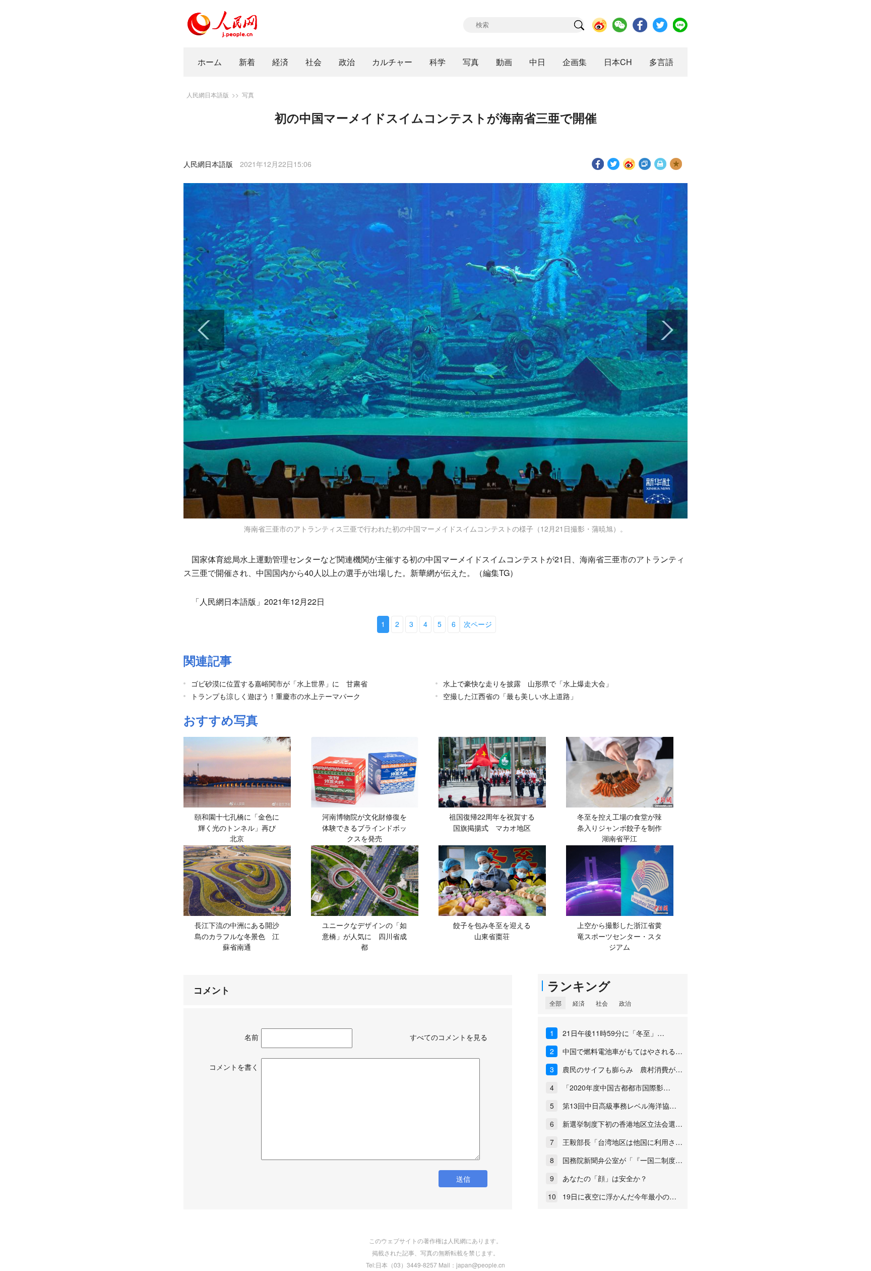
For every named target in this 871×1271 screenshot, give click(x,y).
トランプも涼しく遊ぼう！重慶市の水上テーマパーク (275, 696)
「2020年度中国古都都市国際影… (616, 1087)
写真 (471, 62)
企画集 (575, 62)
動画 (504, 62)
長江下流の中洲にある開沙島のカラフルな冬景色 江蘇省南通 (237, 936)
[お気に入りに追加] (676, 164)
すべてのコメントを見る (448, 1037)
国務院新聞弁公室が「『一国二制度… (622, 1160)
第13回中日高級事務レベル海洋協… (619, 1106)
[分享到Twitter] (613, 164)
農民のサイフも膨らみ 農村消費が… (622, 1069)
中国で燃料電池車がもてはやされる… (622, 1051)
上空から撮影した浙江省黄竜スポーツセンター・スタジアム (619, 936)
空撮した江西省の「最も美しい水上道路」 (510, 696)
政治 (347, 62)
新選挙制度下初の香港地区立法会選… (622, 1124)
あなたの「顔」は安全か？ (605, 1178)
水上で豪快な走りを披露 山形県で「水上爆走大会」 (527, 683)
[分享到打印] (660, 164)
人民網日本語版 (207, 94)
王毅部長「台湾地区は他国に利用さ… (622, 1142)
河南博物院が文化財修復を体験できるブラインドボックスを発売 (364, 827)
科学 (437, 62)
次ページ (478, 624)
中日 (537, 62)
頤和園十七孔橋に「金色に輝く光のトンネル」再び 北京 (239, 827)
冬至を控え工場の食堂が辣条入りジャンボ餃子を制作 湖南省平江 (623, 827)
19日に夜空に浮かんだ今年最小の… (619, 1196)
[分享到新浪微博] (629, 164)
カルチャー (392, 62)
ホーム (210, 62)
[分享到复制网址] (645, 164)
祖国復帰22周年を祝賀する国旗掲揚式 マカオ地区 (492, 822)
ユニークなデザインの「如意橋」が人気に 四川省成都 (364, 936)
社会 (313, 62)
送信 (463, 1179)
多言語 (661, 62)
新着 (247, 62)
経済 (280, 62)
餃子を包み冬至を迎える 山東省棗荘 (495, 930)
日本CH (618, 62)
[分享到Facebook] (598, 164)
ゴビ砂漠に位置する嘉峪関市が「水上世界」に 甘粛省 (279, 683)
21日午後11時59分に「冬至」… (613, 1033)
